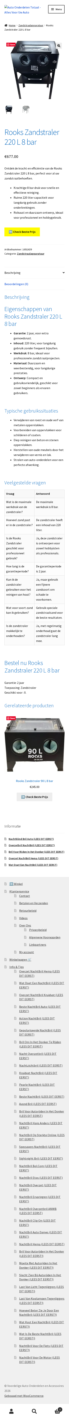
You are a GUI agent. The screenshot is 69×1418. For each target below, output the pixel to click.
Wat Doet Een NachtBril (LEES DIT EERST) (33, 865)
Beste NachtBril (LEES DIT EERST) (41, 1096)
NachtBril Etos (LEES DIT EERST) (41, 1178)
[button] (59, 46)
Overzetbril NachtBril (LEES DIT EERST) (32, 845)
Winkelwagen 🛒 (20, 959)
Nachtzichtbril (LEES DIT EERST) (40, 1065)
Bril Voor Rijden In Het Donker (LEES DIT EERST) (36, 851)
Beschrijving (12, 273)
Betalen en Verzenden (33, 903)
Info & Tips (16, 967)
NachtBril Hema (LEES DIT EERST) (41, 1244)
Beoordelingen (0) (16, 284)
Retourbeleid (27, 910)
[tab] (34, 273)
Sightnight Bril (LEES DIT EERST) (41, 1158)
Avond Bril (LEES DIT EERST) (38, 1104)
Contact (24, 896)
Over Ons (25, 925)
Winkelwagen (53, 1408)
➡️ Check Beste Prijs (22, 232)
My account (26, 952)
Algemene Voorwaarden (44, 937)
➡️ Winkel (16, 884)
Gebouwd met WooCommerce (24, 1396)
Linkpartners (37, 944)
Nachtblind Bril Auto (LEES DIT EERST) (31, 839)
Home (12, 25)
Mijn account (11, 1411)
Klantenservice (19, 891)
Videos (23, 918)
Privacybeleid (38, 930)
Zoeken (34, 1411)
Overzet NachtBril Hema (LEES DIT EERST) (33, 858)
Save (12, 44)
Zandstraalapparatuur (30, 25)
